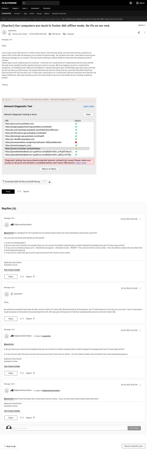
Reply (8, 191)
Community (6, 13)
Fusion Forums (38, 19)
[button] (144, 32)
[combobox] (41, 3)
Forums (17, 14)
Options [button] (141, 25)
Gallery (46, 14)
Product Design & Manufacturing (19, 19)
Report (26, 191)
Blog (25, 14)
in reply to (42, 336)
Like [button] (18, 191)
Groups (39, 14)
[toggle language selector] (131, 3)
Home (4, 19)
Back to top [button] (11, 446)
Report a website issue (133, 446)
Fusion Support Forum (52, 19)
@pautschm (9, 233)
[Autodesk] (9, 3)
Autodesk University (59, 14)
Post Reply (134, 428)
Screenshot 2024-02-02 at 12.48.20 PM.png (22, 181)
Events (31, 14)
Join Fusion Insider (12, 270)
